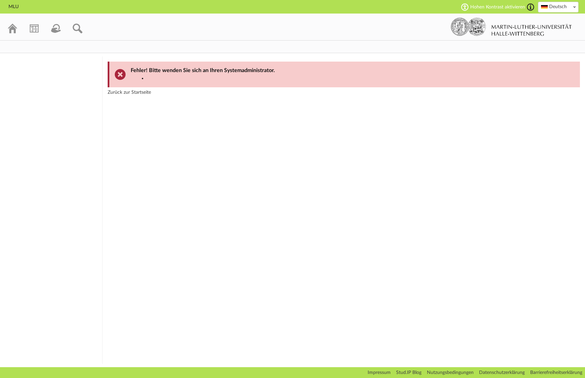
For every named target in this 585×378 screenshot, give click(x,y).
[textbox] (558, 7)
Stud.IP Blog (408, 372)
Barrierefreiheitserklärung (556, 372)
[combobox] (558, 7)
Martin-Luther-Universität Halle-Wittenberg (511, 27)
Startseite (141, 92)
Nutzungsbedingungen (450, 372)
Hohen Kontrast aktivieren (497, 7)
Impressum (379, 372)
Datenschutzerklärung (502, 372)
